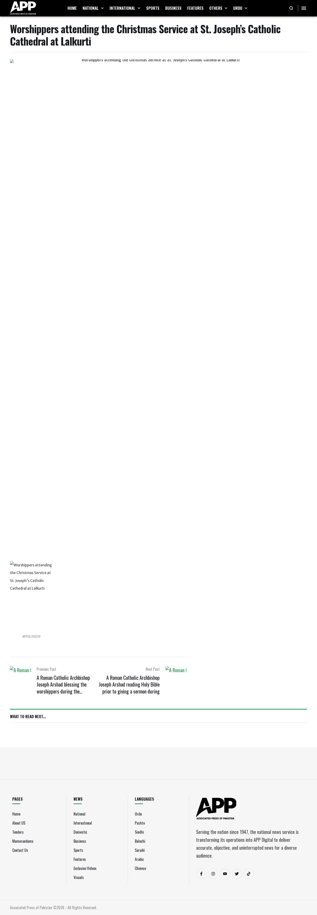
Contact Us (20, 850)
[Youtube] (225, 874)
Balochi (140, 841)
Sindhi (139, 832)
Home (16, 814)
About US (18, 823)
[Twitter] (237, 874)
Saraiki (140, 850)
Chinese (140, 868)
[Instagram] (213, 874)
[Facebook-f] (201, 874)
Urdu (138, 814)
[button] (102, 8)
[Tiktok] (249, 874)
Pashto (140, 823)
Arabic (139, 859)
